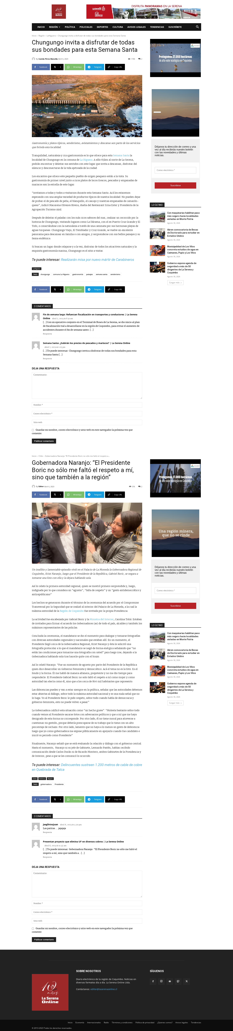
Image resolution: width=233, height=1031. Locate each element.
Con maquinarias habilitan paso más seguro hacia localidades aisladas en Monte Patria (183, 216)
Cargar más (174, 282)
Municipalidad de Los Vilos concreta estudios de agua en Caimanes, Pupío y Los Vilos (182, 249)
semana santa (101, 274)
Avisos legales (136, 26)
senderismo (115, 274)
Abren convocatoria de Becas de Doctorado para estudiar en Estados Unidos (183, 232)
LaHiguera (51, 35)
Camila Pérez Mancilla (48, 59)
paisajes (89, 274)
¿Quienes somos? (164, 1022)
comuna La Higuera (61, 274)
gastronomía (77, 274)
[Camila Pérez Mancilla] (34, 59)
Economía (79, 1022)
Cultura (118, 26)
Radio (106, 1022)
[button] (197, 27)
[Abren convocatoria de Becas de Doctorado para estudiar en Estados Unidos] (157, 233)
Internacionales (94, 1022)
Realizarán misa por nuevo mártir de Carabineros (97, 260)
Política (70, 26)
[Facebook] (153, 981)
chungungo (45, 274)
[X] (186, 981)
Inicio (41, 26)
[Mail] (170, 981)
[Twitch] (178, 981)
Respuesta (47, 334)
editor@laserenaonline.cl (104, 989)
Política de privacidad (145, 1022)
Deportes (102, 26)
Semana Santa (121, 155)
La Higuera (86, 160)
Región (53, 26)
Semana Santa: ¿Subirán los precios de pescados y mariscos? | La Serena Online (86, 343)
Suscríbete (175, 26)
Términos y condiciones (122, 1022)
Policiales (86, 26)
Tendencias (157, 26)
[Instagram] (161, 981)
